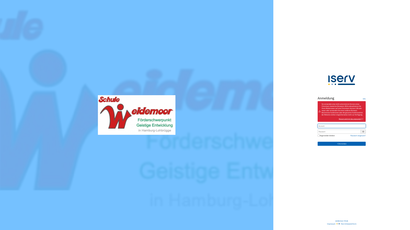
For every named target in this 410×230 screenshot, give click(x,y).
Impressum (331, 224)
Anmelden (342, 144)
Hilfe (364, 99)
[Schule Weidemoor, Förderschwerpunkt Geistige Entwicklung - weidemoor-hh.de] (136, 115)
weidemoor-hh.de (341, 221)
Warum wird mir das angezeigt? (350, 119)
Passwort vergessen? (358, 135)
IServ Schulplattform (348, 224)
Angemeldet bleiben (327, 135)
